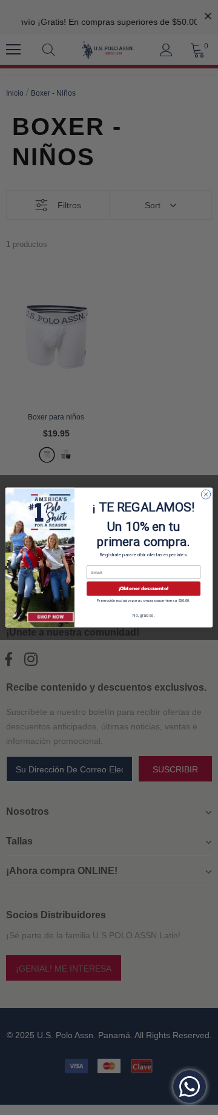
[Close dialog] (205, 494)
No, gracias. (143, 615)
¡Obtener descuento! (144, 589)
